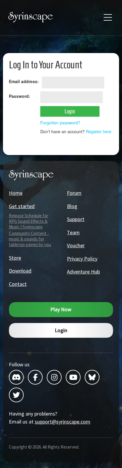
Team (73, 232)
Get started (22, 206)
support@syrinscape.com (62, 421)
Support (75, 219)
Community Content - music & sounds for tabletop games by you (30, 238)
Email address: (24, 81)
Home (16, 192)
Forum (74, 192)
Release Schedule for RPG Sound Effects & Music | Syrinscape (28, 221)
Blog (72, 206)
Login (61, 330)
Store (15, 257)
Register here (98, 131)
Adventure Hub (83, 271)
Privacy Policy (82, 258)
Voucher (76, 245)
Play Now (60, 309)
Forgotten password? (60, 123)
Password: (19, 96)
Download (20, 270)
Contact (18, 284)
